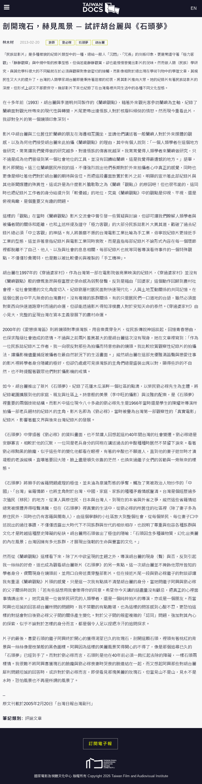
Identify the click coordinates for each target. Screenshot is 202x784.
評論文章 (33, 718)
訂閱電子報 (100, 743)
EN (194, 8)
